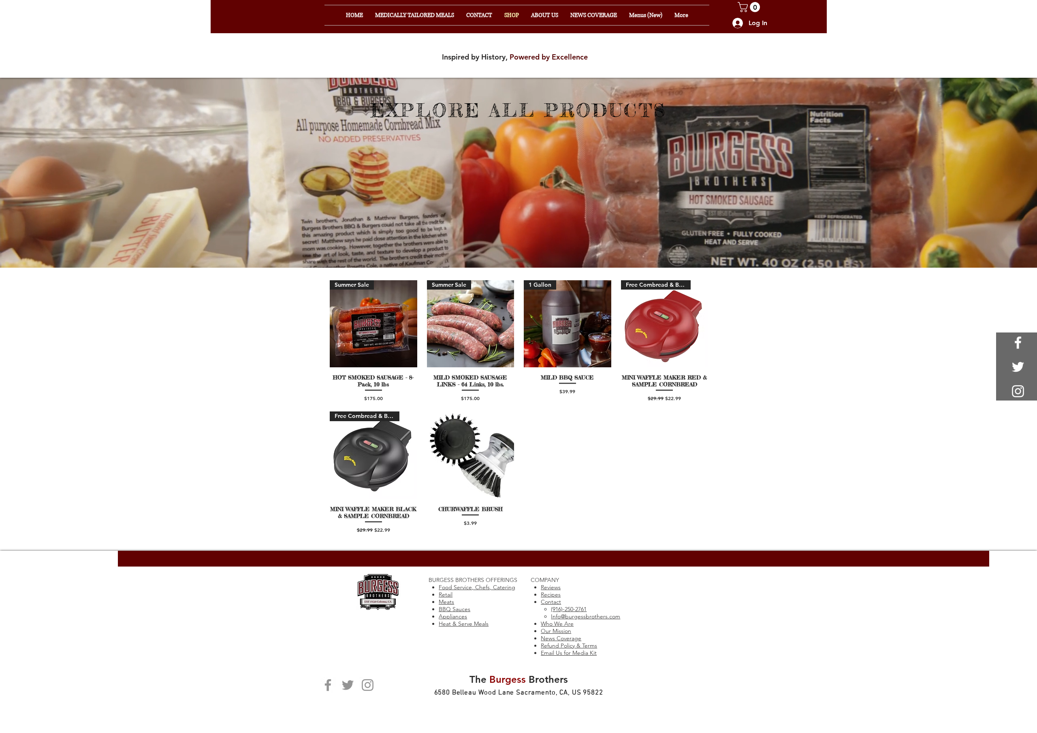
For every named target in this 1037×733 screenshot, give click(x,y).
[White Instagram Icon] (1018, 391)
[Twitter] (348, 685)
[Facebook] (328, 685)
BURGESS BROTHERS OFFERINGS (473, 580)
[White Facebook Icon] (1018, 343)
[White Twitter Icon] (1018, 367)
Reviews (551, 587)
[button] (750, 7)
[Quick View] (470, 455)
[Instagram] (368, 685)
